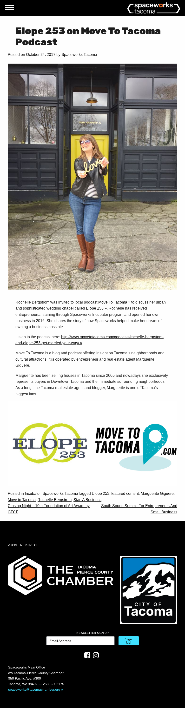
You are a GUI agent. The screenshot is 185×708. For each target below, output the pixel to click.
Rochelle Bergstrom (55, 500)
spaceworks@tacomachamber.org (34, 689)
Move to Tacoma (22, 500)
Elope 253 (95, 308)
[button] (50, 443)
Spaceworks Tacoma (79, 55)
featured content (125, 493)
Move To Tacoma (112, 302)
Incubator (32, 493)
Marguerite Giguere (157, 493)
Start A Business (87, 500)
